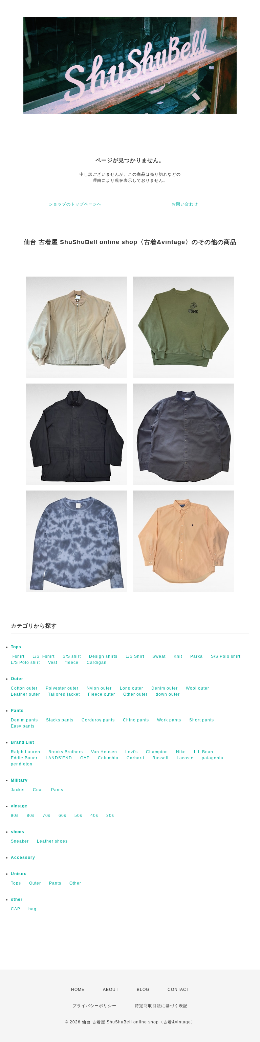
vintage (19, 806)
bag (32, 909)
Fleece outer (101, 694)
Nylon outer (99, 688)
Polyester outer (62, 688)
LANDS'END (59, 758)
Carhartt (135, 758)
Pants (17, 710)
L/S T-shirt (43, 656)
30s (110, 815)
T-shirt (17, 656)
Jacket (18, 789)
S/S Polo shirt (225, 656)
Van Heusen (104, 752)
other (17, 899)
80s (31, 815)
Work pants (169, 720)
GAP (85, 758)
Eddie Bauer (24, 758)
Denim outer (164, 688)
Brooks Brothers (65, 752)
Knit (178, 656)
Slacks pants (59, 720)
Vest (52, 662)
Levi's (131, 752)
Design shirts (103, 656)
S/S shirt (72, 656)
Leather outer (25, 694)
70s (46, 815)
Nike (181, 752)
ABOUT (110, 989)
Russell (160, 758)
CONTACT (178, 989)
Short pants (201, 720)
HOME (78, 989)
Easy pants (23, 726)
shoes (17, 831)
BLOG (143, 989)
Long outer (131, 688)
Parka (196, 656)
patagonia (212, 758)
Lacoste (185, 758)
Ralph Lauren (25, 752)
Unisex (18, 873)
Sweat (159, 656)
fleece (72, 662)
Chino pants (136, 720)
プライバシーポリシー (94, 1005)
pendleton (21, 764)
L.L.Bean (203, 752)
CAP (15, 909)
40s (94, 815)
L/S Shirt (135, 656)
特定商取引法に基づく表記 (161, 1005)
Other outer (135, 694)
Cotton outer (24, 688)
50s (78, 815)
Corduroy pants (98, 720)
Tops (16, 647)
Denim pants (24, 720)
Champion (157, 752)
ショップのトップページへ (75, 204)
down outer (168, 694)
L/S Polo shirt (25, 662)
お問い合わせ (185, 204)
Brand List (22, 742)
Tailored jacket (64, 694)
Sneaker (20, 841)
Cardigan (97, 662)
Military (19, 780)
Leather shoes (52, 841)
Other (75, 883)
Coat (38, 789)
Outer (17, 678)
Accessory (23, 857)
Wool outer (197, 688)
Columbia (108, 758)
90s (15, 815)
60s (62, 815)
